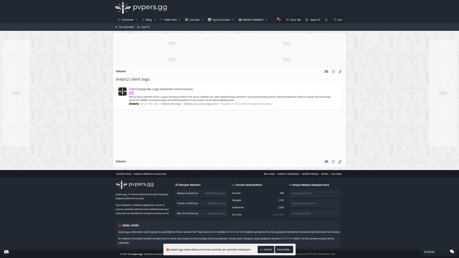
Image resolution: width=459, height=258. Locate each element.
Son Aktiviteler (126, 26)
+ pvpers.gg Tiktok (301, 213)
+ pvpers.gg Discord (301, 193)
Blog (149, 19)
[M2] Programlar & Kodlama (258, 103)
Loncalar (194, 19)
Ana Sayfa (336, 173)
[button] (136, 19)
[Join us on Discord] (6, 251)
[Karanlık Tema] (326, 19)
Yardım (324, 173)
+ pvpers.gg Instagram (303, 203)
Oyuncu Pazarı (221, 19)
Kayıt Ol (145, 26)
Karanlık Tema (123, 173)
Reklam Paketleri (253, 19)
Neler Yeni (170, 19)
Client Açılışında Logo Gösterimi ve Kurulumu (161, 89)
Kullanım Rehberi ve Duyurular (150, 173)
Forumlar (127, 19)
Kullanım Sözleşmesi (288, 173)
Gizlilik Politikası (310, 173)
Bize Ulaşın (269, 173)
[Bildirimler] (279, 19)
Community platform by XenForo (306, 254)
